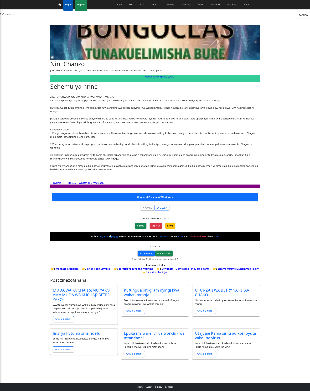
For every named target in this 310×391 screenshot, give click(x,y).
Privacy (158, 386)
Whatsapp (98, 182)
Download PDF (197, 236)
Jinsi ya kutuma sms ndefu (76, 333)
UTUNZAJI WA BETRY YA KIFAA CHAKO (222, 292)
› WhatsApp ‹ (85, 182)
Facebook (146, 253)
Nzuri (141, 225)
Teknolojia (164, 236)
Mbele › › (73, 182)
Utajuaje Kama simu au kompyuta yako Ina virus (225, 335)
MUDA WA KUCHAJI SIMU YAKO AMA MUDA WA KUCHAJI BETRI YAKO (81, 294)
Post (180, 236)
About (149, 386)
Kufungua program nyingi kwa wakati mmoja (151, 292)
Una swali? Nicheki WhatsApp (155, 197)
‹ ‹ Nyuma (56, 182)
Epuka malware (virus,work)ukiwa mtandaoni (154, 335)
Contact (169, 386)
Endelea (161, 207)
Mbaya (156, 225)
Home (140, 386)
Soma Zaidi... (63, 319)
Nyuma (147, 207)
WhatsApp (163, 253)
